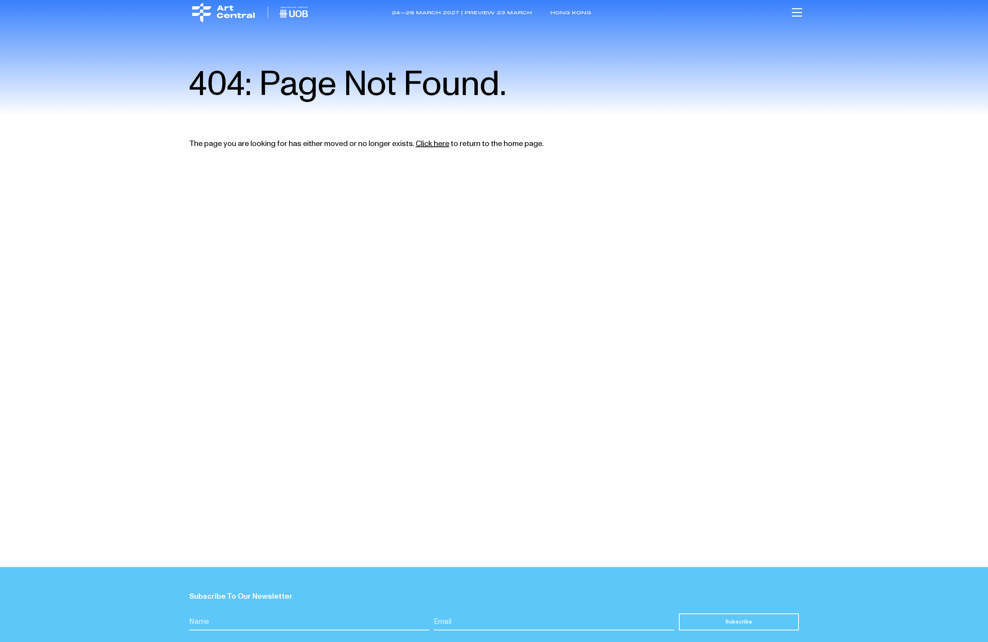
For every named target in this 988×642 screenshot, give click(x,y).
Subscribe (738, 621)
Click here (432, 143)
